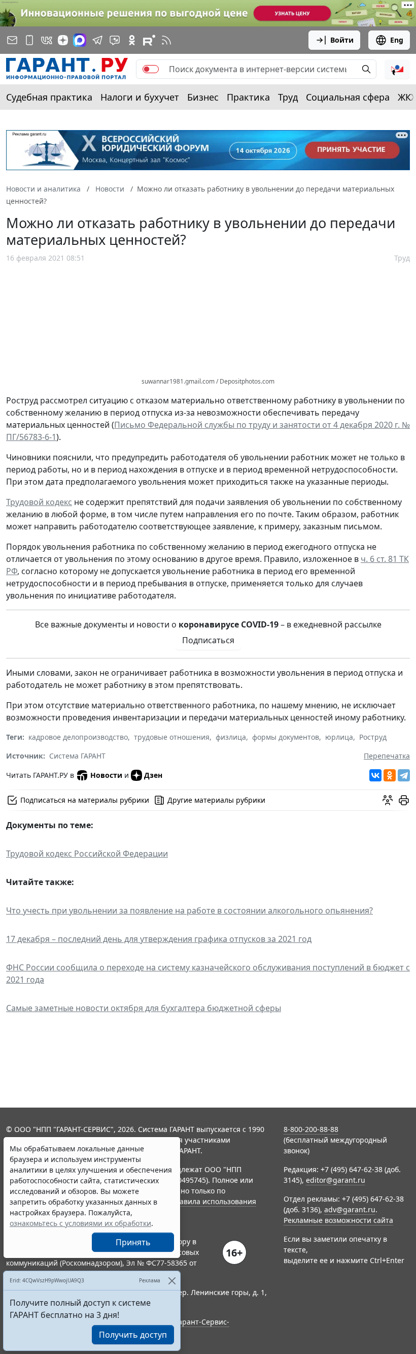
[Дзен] (63, 40)
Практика (248, 97)
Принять (133, 1242)
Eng (396, 40)
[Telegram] (404, 775)
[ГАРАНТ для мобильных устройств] (29, 40)
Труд (288, 97)
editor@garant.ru (335, 1180)
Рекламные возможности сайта (338, 1220)
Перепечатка (387, 756)
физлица (231, 737)
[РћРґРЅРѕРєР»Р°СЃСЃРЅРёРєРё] (390, 775)
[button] (397, 69)
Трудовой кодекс (39, 502)
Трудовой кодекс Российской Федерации (87, 853)
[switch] (151, 69)
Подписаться (208, 640)
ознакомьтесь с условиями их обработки (80, 1223)
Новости (106, 775)
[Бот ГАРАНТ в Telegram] (115, 40)
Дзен (153, 775)
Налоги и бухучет (139, 97)
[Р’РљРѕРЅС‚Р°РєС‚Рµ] (375, 775)
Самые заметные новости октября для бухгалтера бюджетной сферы (143, 1008)
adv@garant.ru (349, 1209)
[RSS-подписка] (166, 40)
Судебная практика (49, 97)
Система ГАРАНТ (77, 756)
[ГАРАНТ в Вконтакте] (47, 40)
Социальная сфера (348, 97)
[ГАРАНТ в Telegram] (97, 40)
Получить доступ (133, 1334)
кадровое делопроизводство (78, 737)
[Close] (171, 1280)
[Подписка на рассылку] (12, 40)
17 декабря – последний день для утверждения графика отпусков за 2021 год (158, 938)
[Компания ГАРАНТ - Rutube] (149, 40)
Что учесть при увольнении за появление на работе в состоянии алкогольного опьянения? (189, 910)
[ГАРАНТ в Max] (79, 40)
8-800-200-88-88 (311, 1129)
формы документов (285, 737)
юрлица (339, 737)
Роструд (373, 737)
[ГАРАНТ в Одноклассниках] (132, 40)
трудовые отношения (172, 737)
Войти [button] (342, 40)
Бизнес (203, 97)
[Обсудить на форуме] (388, 800)
